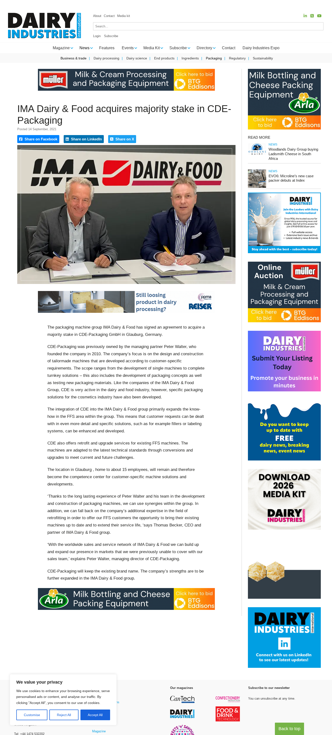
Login (97, 36)
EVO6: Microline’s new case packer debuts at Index (291, 178)
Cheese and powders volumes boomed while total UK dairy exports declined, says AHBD (188, 5)
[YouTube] (319, 16)
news (273, 144)
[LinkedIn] (305, 16)
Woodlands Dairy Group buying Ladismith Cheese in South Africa (293, 154)
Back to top (289, 728)
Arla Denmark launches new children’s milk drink (70, 5)
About (97, 16)
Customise (32, 715)
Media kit (123, 16)
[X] (312, 16)
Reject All (64, 715)
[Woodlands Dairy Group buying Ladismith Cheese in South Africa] (257, 154)
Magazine (99, 731)
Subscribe (111, 36)
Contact (109, 16)
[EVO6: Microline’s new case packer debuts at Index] (257, 187)
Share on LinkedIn (86, 139)
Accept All (95, 715)
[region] (63, 700)
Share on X (124, 139)
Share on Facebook (40, 139)
